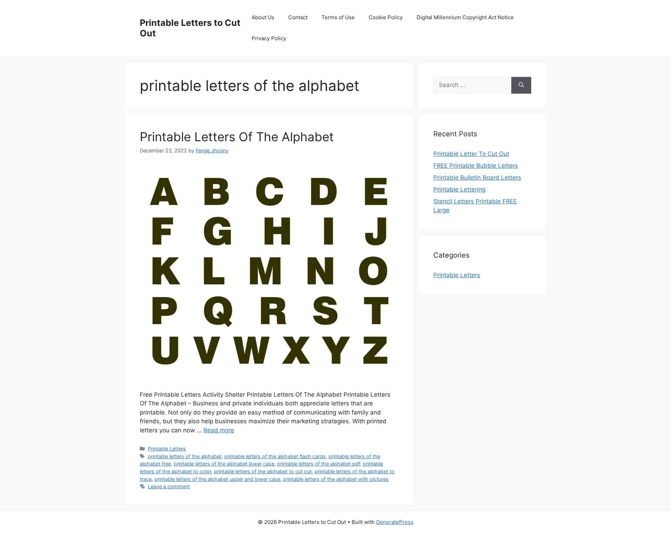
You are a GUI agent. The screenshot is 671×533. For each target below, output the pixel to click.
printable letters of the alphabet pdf (318, 464)
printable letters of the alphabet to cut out (263, 471)
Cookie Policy (386, 17)
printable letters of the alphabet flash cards (275, 456)
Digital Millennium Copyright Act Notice (465, 17)
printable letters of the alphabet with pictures (336, 479)
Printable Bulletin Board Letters (477, 177)
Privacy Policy (269, 38)
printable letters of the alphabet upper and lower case (217, 479)
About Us (263, 17)
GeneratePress (394, 522)
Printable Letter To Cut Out (471, 153)
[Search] (521, 85)
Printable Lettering (459, 189)
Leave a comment (169, 486)
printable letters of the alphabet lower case (224, 464)
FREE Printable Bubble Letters (475, 165)
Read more (218, 430)
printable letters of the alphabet (185, 456)
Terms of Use (338, 17)
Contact (298, 17)
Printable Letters (167, 449)
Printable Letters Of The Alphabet (237, 136)
